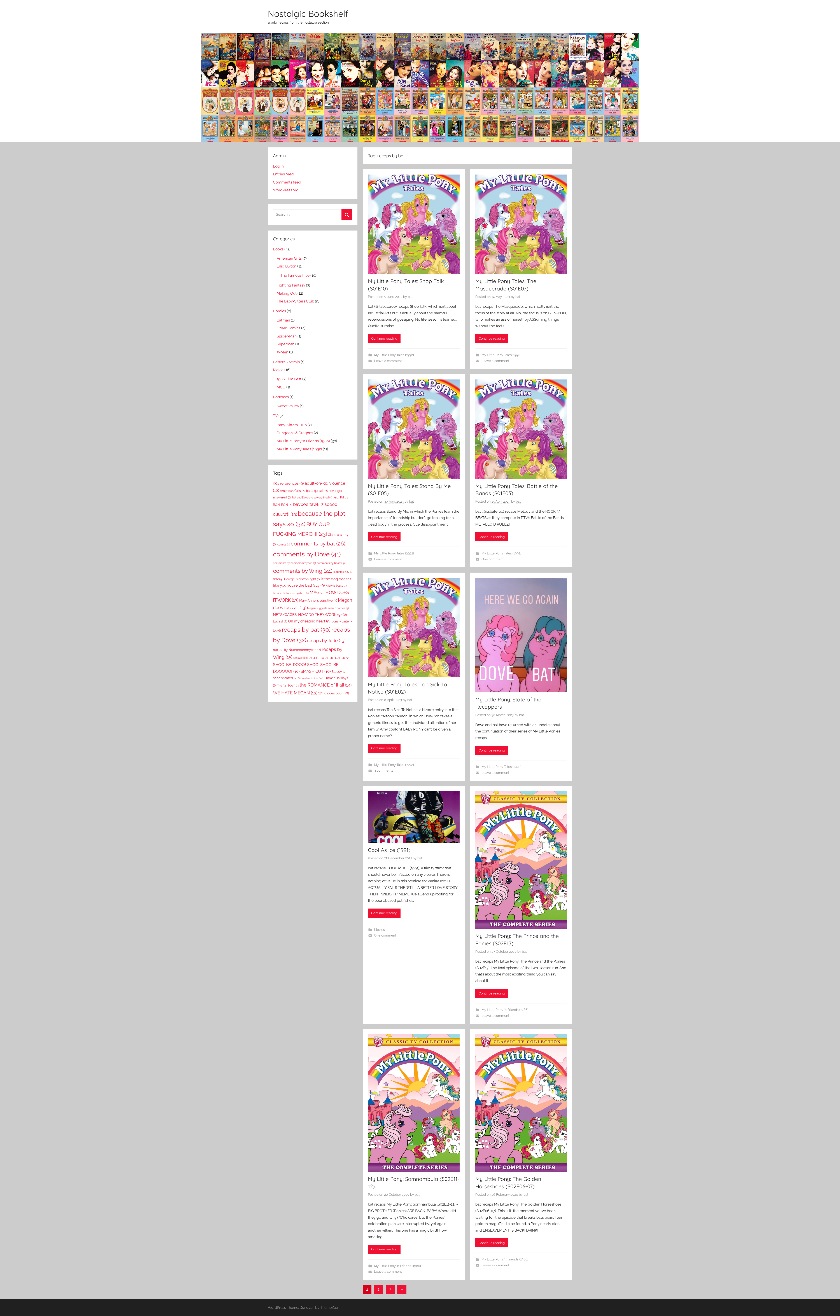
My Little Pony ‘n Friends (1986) (504, 1010)
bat (410, 297)
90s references (288, 483)
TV (275, 416)
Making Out (287, 293)
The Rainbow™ (288, 685)
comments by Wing (302, 571)
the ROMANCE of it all (326, 685)
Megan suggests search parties (328, 608)
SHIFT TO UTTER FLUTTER (330, 657)
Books (278, 249)
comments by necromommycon (294, 563)
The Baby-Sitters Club (295, 301)
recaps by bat (306, 629)
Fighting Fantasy (291, 285)
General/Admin (286, 362)
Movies (379, 930)
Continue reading (384, 339)
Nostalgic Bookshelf (308, 13)
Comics (279, 311)
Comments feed (287, 182)
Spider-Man (287, 336)
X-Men (282, 352)
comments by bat (318, 543)
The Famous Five (295, 275)
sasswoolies (302, 657)
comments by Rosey (331, 563)
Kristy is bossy (336, 585)
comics (283, 544)
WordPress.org (286, 190)
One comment (492, 559)
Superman (285, 344)
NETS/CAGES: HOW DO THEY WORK (307, 614)
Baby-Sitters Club (292, 425)
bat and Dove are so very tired (312, 497)
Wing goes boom (333, 693)
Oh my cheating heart (309, 621)
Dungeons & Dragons (295, 433)
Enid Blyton (286, 266)
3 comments (383, 770)
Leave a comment (388, 361)
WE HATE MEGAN (295, 693)
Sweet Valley (288, 406)
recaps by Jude (326, 640)
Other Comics (288, 328)
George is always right (302, 579)
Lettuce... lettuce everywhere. (291, 593)
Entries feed (283, 174)
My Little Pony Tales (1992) (394, 355)
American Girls (289, 258)
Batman (283, 320)
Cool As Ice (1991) (389, 850)
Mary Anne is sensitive (318, 600)
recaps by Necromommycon (297, 650)
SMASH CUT (316, 671)
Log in (278, 166)
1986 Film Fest (289, 379)
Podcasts (281, 397)
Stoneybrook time (310, 678)
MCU (281, 387)
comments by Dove (307, 554)
